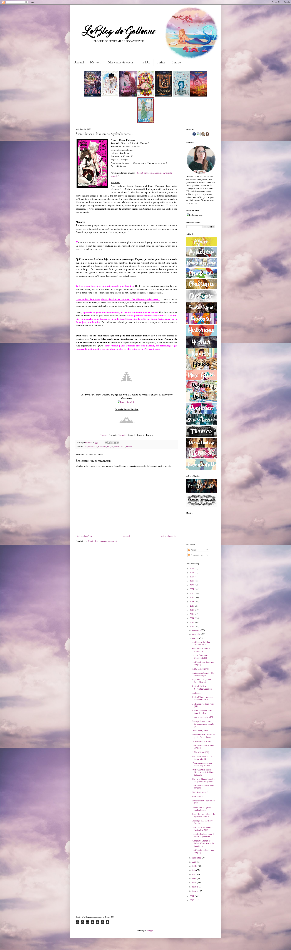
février (195, 886)
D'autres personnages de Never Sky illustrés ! (202, 764)
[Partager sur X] (111, 442)
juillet (195, 866)
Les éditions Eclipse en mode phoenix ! (201, 808)
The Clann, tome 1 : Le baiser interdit (202, 757)
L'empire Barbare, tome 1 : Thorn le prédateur (203, 835)
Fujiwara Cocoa (91, 446)
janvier (195, 890)
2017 (192, 605)
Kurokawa (102, 446)
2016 (192, 609)
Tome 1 (103, 434)
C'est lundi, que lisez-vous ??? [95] (203, 663)
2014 (192, 618)
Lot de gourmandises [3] (202, 717)
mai (194, 874)
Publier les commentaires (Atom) (102, 541)
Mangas (110, 446)
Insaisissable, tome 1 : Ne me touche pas (203, 674)
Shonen (129, 446)
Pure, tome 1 (197, 796)
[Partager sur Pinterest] (117, 442)
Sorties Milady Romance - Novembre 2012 (203, 698)
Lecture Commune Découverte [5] (200, 656)
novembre (196, 634)
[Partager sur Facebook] (114, 442)
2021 (192, 589)
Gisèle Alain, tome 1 (200, 730)
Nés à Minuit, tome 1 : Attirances (201, 650)
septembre (197, 857)
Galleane (89, 442)
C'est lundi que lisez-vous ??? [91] (203, 851)
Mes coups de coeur (120, 62)
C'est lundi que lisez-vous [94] (203, 705)
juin (194, 870)
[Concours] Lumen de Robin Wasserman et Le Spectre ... (203, 843)
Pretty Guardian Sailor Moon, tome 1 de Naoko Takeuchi (203, 772)
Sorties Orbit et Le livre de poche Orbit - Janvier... (203, 736)
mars (194, 882)
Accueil (79, 62)
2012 (192, 626)
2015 (192, 613)
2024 (192, 576)
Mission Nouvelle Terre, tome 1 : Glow (202, 711)
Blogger (150, 930)
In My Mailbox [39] (200, 752)
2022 (192, 585)
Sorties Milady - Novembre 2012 (203, 802)
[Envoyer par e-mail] (106, 442)
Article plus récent (84, 536)
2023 (192, 580)
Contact (177, 62)
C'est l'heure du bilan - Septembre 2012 (201, 828)
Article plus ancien (169, 536)
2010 (192, 900)
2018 (192, 601)
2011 (192, 896)
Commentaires (196, 555)
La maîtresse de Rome (201, 741)
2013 (192, 622)
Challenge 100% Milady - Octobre (203, 822)
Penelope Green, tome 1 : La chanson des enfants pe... (203, 724)
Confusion (196, 692)
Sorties (161, 62)
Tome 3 (122, 434)
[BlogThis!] (108, 442)
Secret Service (119, 446)
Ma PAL (145, 62)
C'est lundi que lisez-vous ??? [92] (203, 787)
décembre (196, 630)
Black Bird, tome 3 (200, 792)
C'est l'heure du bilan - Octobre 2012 (201, 643)
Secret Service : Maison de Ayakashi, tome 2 (203, 815)
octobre (195, 638)
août (194, 861)
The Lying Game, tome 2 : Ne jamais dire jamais (203, 780)
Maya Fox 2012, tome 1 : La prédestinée (203, 681)
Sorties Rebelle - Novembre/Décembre (202, 687)
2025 (192, 572)
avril (194, 878)
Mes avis (96, 62)
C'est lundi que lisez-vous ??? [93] (203, 747)
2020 (192, 593)
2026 (192, 568)
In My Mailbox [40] (200, 668)
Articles (193, 549)
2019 (192, 597)
